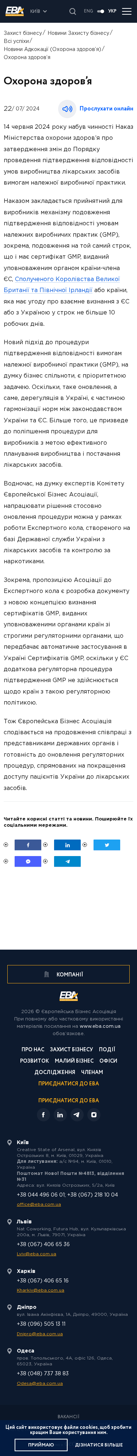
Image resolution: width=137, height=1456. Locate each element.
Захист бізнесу (23, 33)
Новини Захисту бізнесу (78, 33)
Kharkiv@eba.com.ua (40, 1290)
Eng (88, 11)
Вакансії (69, 1417)
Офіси (108, 1062)
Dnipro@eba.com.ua (40, 1334)
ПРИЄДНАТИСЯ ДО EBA (68, 1100)
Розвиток (34, 1062)
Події (107, 1050)
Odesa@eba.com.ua (40, 1384)
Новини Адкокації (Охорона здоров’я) (52, 49)
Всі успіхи (16, 41)
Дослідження (54, 1073)
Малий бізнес (74, 1062)
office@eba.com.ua (39, 1204)
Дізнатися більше (99, 1445)
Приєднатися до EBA (68, 1084)
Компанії (69, 975)
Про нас (33, 1050)
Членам (92, 1073)
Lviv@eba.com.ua (36, 1254)
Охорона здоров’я (27, 57)
